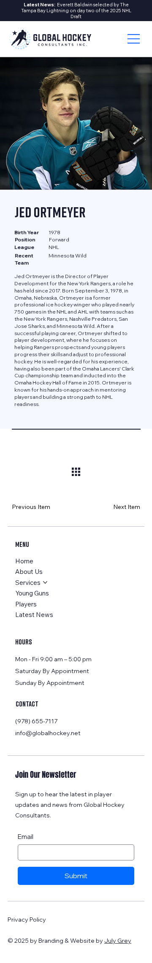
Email (25, 837)
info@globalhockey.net (48, 733)
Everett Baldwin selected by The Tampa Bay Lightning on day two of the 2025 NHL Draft (76, 10)
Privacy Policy (27, 919)
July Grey (117, 940)
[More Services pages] (45, 582)
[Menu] (134, 38)
